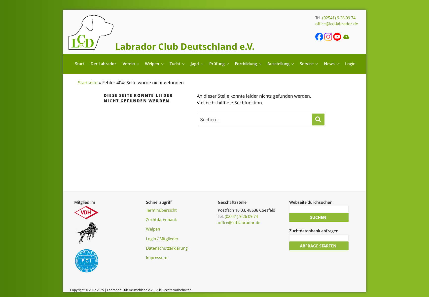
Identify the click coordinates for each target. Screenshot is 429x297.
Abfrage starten (318, 246)
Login (350, 63)
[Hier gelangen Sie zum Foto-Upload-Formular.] (346, 39)
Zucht (175, 63)
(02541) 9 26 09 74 (339, 18)
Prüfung (217, 63)
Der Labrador (103, 63)
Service (307, 63)
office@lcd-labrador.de (336, 24)
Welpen (152, 63)
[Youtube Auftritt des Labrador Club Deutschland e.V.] (337, 39)
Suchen (318, 217)
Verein (129, 63)
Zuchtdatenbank (161, 219)
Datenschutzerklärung (167, 248)
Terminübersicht (161, 210)
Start (79, 63)
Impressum (156, 257)
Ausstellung (278, 63)
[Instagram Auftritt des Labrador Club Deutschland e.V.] (328, 39)
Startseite (88, 83)
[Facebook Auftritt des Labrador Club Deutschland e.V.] (319, 39)
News (329, 63)
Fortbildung (246, 63)
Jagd (195, 63)
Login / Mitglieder (162, 238)
